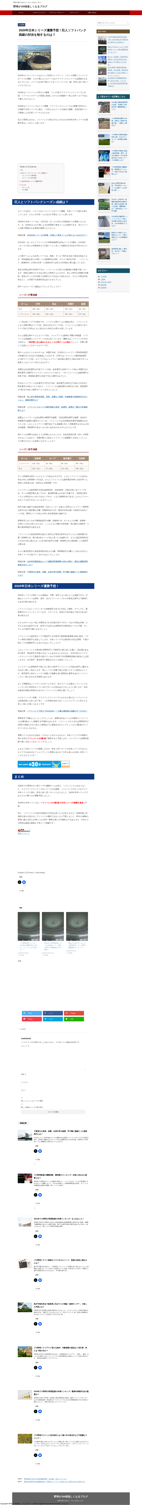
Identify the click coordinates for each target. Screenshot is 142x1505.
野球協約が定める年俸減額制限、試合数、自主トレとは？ (45, 1479)
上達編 (102, 279)
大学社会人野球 (105, 282)
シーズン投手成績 (30, 178)
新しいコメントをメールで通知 (32, 1101)
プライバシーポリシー (56, 12)
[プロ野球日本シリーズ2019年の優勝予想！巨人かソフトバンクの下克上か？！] (29, 926)
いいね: (27, 187)
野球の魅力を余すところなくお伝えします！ (71, 1500)
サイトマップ (74, 12)
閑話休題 (103, 285)
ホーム (21, 12)
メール (24, 1082)
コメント (25, 1046)
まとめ (23, 185)
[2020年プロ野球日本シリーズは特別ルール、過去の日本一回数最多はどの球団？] (53, 926)
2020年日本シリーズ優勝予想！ (32, 181)
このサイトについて (38, 12)
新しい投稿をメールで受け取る (32, 1107)
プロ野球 (23, 1029)
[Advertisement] (53, 144)
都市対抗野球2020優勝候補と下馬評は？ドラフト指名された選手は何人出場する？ (55, 1482)
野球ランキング (23, 833)
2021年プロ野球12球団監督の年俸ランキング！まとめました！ (59, 1219)
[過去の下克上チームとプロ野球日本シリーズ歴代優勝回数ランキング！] (77, 926)
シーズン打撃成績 (30, 175)
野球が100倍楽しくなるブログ (30, 6)
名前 (23, 1074)
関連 (26, 190)
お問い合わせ (92, 12)
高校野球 (103, 288)
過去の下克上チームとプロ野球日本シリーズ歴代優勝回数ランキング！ (76, 945)
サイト (23, 1090)
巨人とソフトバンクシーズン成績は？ (34, 173)
